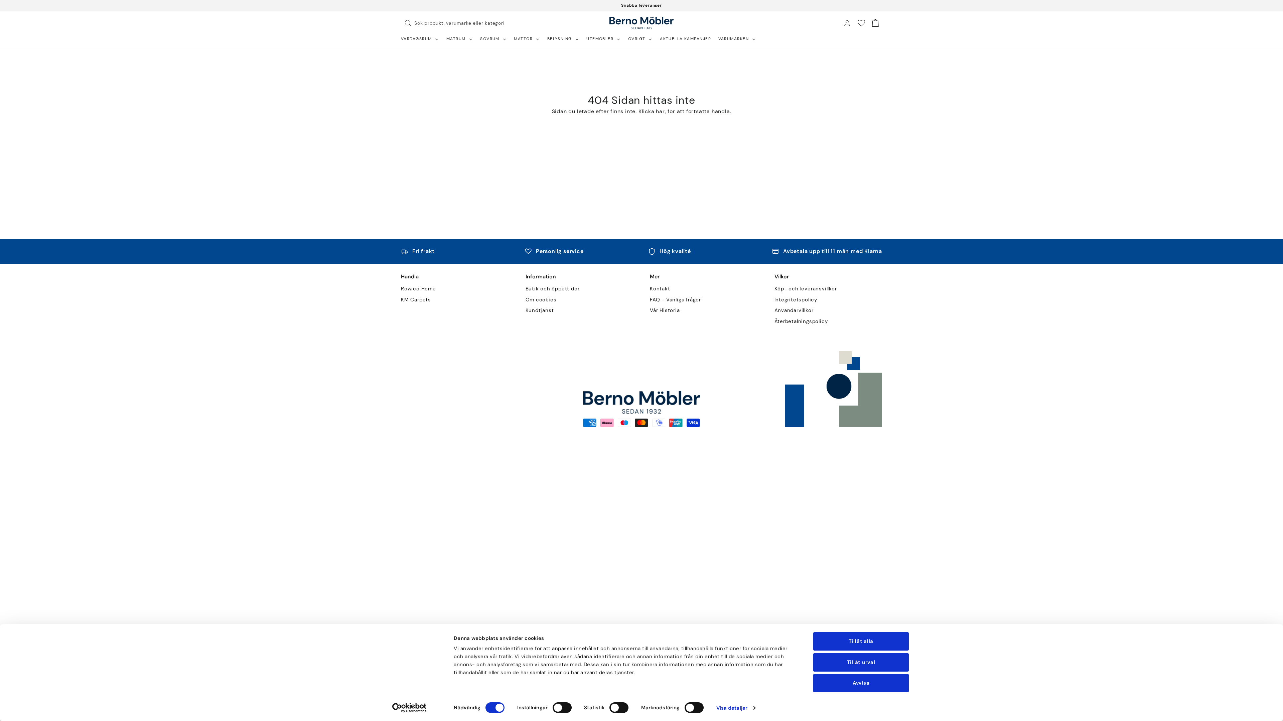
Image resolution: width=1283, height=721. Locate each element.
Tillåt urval (861, 662)
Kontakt (660, 288)
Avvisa (861, 683)
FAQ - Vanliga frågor (675, 299)
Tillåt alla (861, 641)
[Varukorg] (875, 23)
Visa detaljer (731, 708)
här (660, 111)
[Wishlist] (861, 23)
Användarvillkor (794, 310)
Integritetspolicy (796, 299)
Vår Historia (665, 310)
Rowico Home (418, 288)
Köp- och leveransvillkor (805, 288)
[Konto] (847, 23)
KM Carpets (416, 299)
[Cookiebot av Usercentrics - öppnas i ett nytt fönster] (409, 708)
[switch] (562, 707)
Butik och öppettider (553, 288)
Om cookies (541, 299)
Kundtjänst (540, 310)
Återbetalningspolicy (801, 321)
